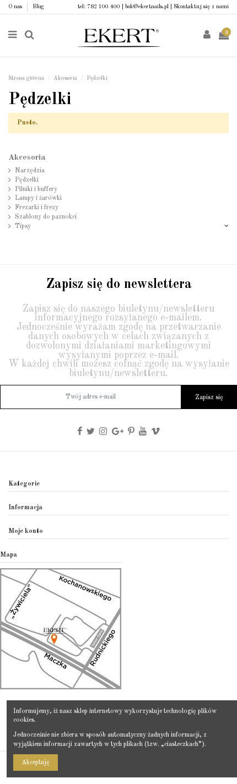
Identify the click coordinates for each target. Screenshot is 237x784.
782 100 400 (103, 6)
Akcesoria (27, 158)
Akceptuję (35, 762)
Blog (38, 6)
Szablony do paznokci (46, 217)
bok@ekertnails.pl (147, 6)
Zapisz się (209, 397)
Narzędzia (30, 170)
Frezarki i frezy (36, 207)
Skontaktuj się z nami (201, 6)
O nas (16, 6)
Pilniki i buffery (36, 189)
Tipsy (23, 226)
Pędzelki (27, 180)
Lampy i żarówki (38, 198)
